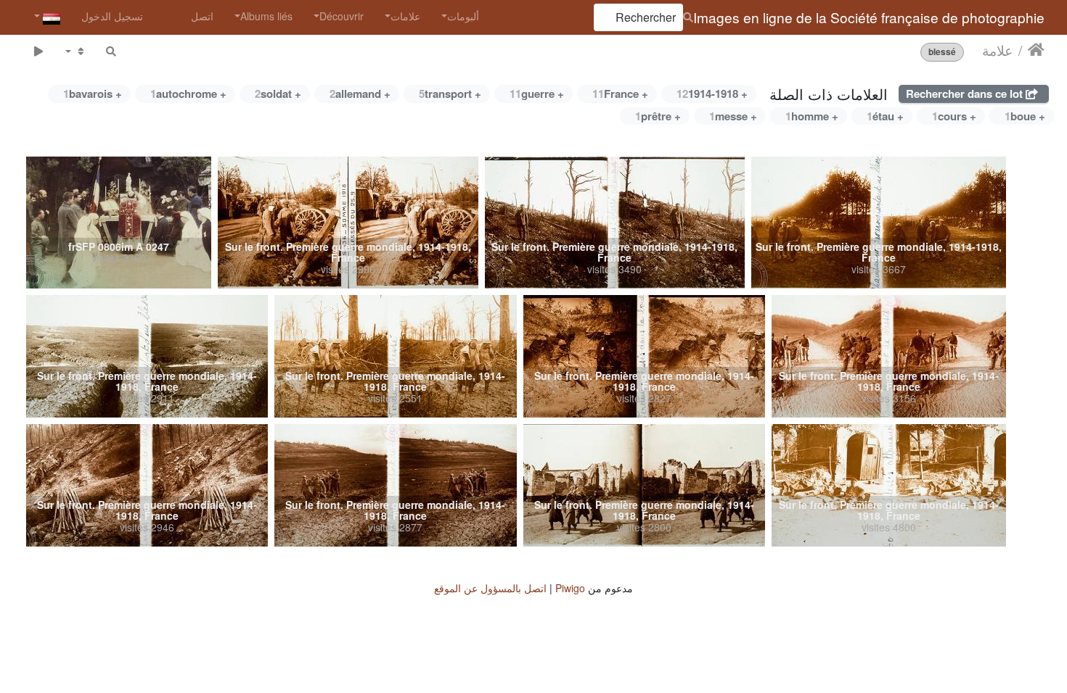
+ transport (450, 93)
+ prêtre (658, 116)
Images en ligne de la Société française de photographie (868, 17)
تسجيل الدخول (112, 16)
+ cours (954, 116)
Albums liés (266, 16)
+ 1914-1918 (712, 93)
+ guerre (537, 93)
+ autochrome (188, 93)
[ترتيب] (75, 51)
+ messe (733, 116)
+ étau (885, 116)
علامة (997, 50)
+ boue (1025, 116)
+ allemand (360, 93)
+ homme (811, 116)
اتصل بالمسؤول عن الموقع (490, 588)
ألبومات (463, 16)
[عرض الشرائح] (38, 51)
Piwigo (570, 588)
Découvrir (341, 16)
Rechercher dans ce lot (966, 93)
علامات (405, 16)
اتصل (202, 16)
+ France (620, 93)
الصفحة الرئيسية (1036, 50)
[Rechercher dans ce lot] (111, 51)
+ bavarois (92, 93)
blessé (942, 52)
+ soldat (278, 93)
